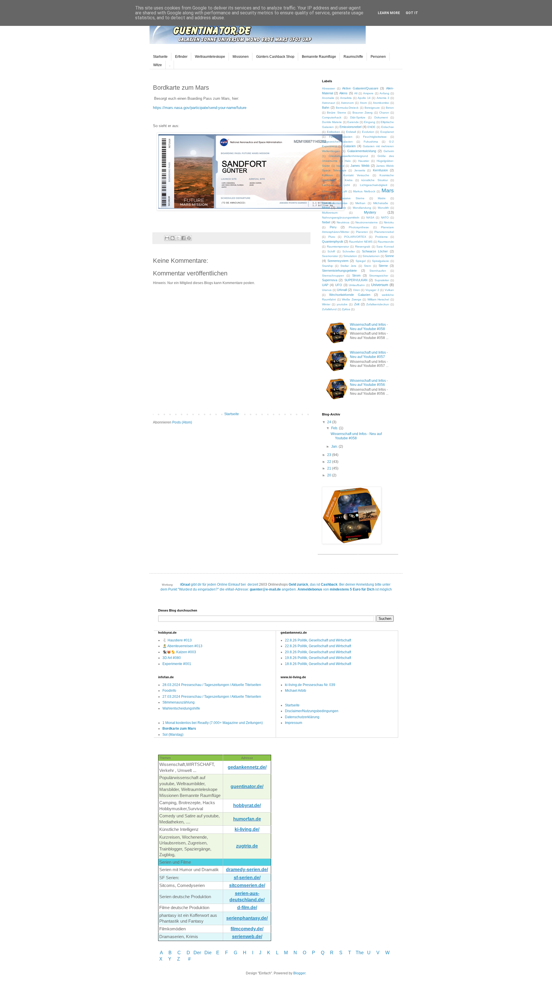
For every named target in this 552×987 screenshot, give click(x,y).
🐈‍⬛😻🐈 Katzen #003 (179, 652)
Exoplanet (387, 131)
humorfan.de (247, 819)
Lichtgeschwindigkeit (373, 185)
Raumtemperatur (338, 246)
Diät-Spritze (357, 117)
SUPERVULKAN (355, 280)
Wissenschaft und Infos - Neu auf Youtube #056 (369, 383)
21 (329, 468)
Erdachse (387, 127)
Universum (379, 285)
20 (329, 475)
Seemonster (330, 256)
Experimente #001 (176, 664)
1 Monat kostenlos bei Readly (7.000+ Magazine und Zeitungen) (212, 723)
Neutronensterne (366, 222)
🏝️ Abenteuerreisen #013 (182, 646)
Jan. (335, 446)
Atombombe (381, 102)
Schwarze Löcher (375, 251)
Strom (356, 275)
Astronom (347, 102)
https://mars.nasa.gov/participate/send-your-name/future (199, 108)
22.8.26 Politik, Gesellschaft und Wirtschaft (318, 640)
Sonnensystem (337, 260)
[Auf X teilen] (178, 238)
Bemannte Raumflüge (319, 57)
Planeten (362, 231)
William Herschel (378, 299)
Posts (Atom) (182, 422)
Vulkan (389, 290)
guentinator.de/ (247, 786)
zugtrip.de (247, 846)
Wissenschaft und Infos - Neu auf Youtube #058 (369, 327)
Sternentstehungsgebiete (339, 270)
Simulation (350, 256)
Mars (388, 190)
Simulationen (371, 256)
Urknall (342, 290)
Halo (348, 160)
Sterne (383, 265)
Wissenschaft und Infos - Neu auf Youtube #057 (369, 354)
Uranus (326, 290)
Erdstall (351, 131)
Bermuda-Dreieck (347, 107)
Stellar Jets (348, 265)
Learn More (389, 13)
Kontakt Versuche (356, 175)
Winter (326, 304)
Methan (360, 203)
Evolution (368, 131)
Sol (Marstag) (172, 735)
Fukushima (371, 141)
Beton (390, 107)
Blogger (299, 973)
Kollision (327, 175)
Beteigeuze (372, 107)
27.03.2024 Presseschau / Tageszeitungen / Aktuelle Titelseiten (211, 697)
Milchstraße (380, 203)
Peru (333, 227)
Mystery (370, 212)
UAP (325, 285)
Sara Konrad (385, 246)
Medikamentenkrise (335, 203)
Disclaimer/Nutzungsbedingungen (311, 711)
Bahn (325, 107)
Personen (378, 57)
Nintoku (389, 222)
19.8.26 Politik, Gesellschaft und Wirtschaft (318, 658)
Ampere (368, 93)
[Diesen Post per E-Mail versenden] (167, 238)
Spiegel (361, 260)
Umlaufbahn (357, 285)
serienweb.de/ (247, 936)
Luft (344, 191)
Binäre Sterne (336, 112)
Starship (327, 265)
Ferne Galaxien (340, 136)
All (355, 93)
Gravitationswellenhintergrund (348, 156)
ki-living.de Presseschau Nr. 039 (310, 685)
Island (340, 165)
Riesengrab (362, 246)
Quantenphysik (332, 241)
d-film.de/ (247, 907)
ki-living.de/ (247, 829)
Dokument (381, 117)
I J (257, 952)
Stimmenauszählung (178, 702)
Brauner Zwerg (362, 112)
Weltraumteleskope (210, 57)
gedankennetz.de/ (247, 767)
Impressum (293, 723)
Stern (367, 265)
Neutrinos (343, 222)
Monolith (383, 207)
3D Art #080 (171, 658)
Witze (157, 65)
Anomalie (328, 97)
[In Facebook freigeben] (183, 238)
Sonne (389, 256)
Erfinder (181, 57)
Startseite (160, 57)
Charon (384, 112)
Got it (412, 13)
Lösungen (329, 191)
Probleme (381, 236)
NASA (370, 217)
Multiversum (330, 212)
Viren (356, 290)
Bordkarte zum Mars (179, 729)
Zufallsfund (329, 309)
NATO (385, 217)
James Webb (359, 165)
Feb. (335, 428)
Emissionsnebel (350, 127)
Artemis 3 (383, 97)
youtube (342, 304)
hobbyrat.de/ (247, 805)
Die (208, 952)
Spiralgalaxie (380, 260)
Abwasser (328, 88)
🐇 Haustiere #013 (177, 640)
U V (374, 952)
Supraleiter (382, 280)
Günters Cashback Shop (275, 57)
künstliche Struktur (374, 180)
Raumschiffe (353, 57)
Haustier (363, 160)
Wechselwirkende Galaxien (349, 294)
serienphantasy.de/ (247, 918)
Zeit (356, 304)
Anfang (384, 93)
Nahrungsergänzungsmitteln (340, 217)
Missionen (241, 57)
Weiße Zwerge (351, 299)
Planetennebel (384, 231)
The (360, 952)
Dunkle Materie (332, 122)
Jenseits (359, 170)
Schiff (331, 251)
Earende (353, 122)
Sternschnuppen (333, 275)
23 (329, 455)
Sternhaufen (377, 270)
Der (197, 952)
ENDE (371, 127)
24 (329, 422)
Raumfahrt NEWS (360, 241)
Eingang (369, 122)
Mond (326, 207)
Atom (363, 102)
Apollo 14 (364, 97)
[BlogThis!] (172, 238)
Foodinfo (169, 691)
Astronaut (328, 102)
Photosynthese (359, 227)
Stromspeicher (378, 275)
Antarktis (346, 97)
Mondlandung (362, 207)
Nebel (326, 222)
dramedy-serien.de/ (247, 869)
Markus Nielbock (364, 191)
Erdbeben (333, 131)
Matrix (382, 198)
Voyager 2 (372, 290)
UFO (338, 285)
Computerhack (331, 117)
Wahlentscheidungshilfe (181, 708)
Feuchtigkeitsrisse (375, 136)
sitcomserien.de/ (247, 885)
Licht (347, 185)
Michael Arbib (295, 691)
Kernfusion (380, 170)
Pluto (331, 236)
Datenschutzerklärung (302, 717)
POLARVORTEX (355, 236)
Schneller (348, 251)
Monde (341, 207)
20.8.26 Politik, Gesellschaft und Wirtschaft (318, 652)
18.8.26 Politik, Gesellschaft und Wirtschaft (318, 664)
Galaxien (349, 146)
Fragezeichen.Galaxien (337, 141)
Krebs (348, 180)
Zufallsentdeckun (377, 304)
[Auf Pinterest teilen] (189, 238)
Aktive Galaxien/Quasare (360, 88)
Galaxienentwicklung (361, 151)
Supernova (329, 280)
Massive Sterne (352, 198)
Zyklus (346, 309)
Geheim (389, 151)
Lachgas (328, 185)
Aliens (343, 93)
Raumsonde (386, 241)
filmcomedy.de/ (247, 928)
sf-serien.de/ (247, 877)
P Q (318, 952)
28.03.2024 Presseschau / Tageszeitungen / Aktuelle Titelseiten (211, 685)
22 (329, 462)
